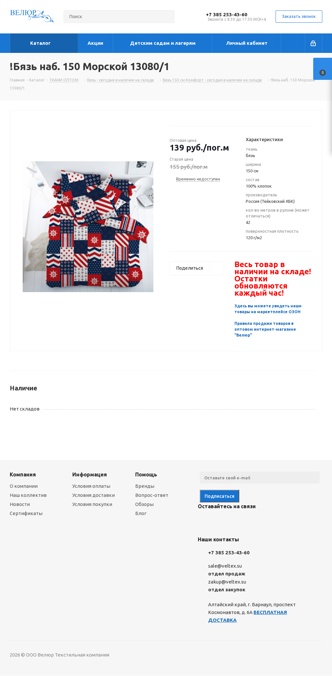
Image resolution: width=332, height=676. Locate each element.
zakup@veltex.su (227, 581)
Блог (141, 513)
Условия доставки (93, 495)
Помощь (146, 474)
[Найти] (166, 16)
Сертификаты (26, 513)
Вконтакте (204, 521)
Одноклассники (236, 521)
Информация (89, 474)
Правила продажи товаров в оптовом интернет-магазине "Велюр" (265, 329)
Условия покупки (92, 504)
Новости (20, 504)
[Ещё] (293, 43)
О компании (24, 486)
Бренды (144, 486)
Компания (23, 474)
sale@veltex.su (225, 566)
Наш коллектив (28, 495)
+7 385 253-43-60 (226, 14)
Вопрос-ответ (151, 495)
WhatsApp (252, 521)
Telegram (220, 521)
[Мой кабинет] (313, 43)
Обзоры (144, 504)
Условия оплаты (91, 486)
